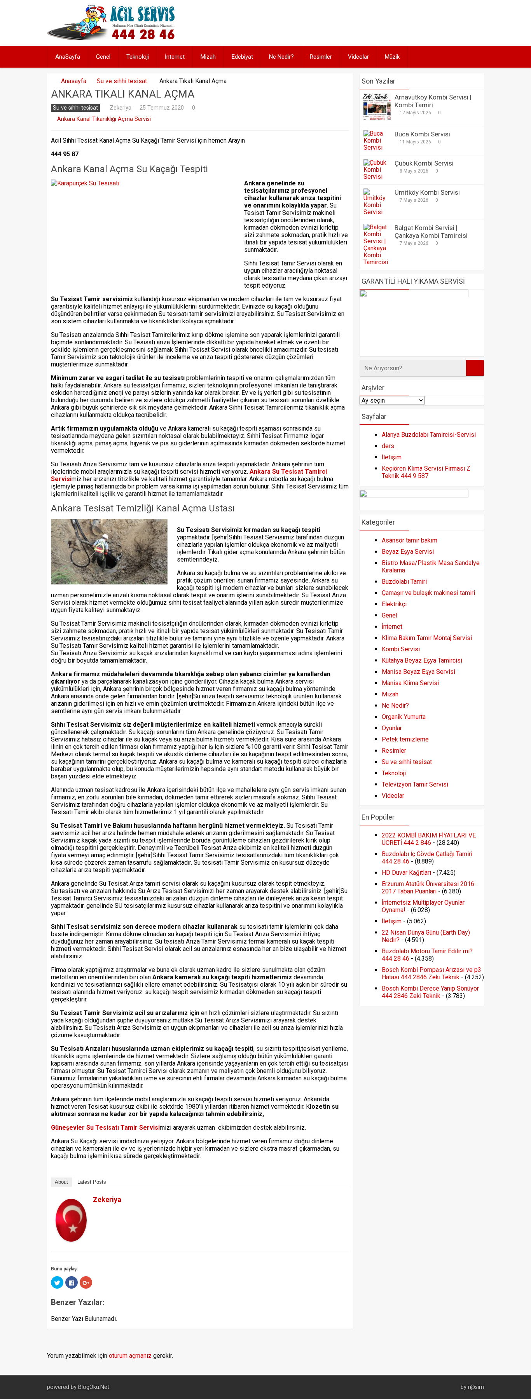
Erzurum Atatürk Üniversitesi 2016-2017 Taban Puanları (429, 887)
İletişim (392, 457)
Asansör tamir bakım (409, 540)
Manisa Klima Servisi (410, 683)
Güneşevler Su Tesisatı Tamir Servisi (105, 1127)
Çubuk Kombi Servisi (424, 163)
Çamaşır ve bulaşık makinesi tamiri (428, 593)
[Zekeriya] (71, 1239)
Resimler (321, 56)
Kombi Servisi (401, 649)
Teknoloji (137, 56)
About (61, 1182)
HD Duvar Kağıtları (406, 872)
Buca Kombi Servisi (422, 134)
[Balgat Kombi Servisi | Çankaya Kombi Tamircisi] (377, 262)
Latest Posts (91, 1182)
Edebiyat (242, 56)
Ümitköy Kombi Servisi (427, 192)
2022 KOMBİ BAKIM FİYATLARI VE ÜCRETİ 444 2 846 (429, 839)
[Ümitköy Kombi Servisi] (377, 212)
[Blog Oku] (113, 38)
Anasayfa (73, 81)
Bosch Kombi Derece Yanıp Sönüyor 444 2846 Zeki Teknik (430, 992)
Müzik (392, 56)
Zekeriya (120, 107)
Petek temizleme (405, 739)
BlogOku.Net (93, 1387)
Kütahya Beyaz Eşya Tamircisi (422, 660)
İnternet (175, 56)
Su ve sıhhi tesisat (122, 81)
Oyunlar (392, 728)
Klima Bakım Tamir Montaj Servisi (427, 638)
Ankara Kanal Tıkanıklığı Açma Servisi (104, 119)
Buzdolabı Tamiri (404, 581)
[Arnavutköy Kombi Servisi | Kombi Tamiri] (377, 118)
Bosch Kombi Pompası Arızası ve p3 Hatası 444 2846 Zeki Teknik (431, 973)
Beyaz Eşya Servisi (408, 551)
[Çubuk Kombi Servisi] (377, 176)
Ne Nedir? (281, 56)
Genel (103, 56)
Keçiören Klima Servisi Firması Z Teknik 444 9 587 (426, 472)
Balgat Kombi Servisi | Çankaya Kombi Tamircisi (431, 231)
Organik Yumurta (404, 716)
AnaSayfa (67, 56)
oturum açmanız (130, 1355)
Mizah (208, 56)
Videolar (358, 56)
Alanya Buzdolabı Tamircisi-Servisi (429, 434)
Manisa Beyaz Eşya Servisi (418, 671)
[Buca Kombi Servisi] (377, 147)
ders (388, 446)
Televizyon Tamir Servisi (415, 784)
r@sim (476, 1387)
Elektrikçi (394, 604)
